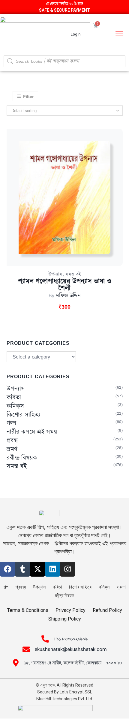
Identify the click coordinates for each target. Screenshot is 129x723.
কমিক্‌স (15, 406)
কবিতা (14, 397)
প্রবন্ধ (12, 440)
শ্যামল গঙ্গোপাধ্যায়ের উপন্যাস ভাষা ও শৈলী (64, 285)
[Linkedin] (52, 569)
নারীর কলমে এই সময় (32, 432)
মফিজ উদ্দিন (68, 295)
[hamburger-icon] (119, 34)
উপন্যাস (55, 274)
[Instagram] (67, 569)
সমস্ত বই (73, 274)
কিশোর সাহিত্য (23, 415)
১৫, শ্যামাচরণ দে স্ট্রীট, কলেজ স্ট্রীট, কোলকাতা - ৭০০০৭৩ (73, 663)
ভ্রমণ (12, 449)
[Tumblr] (22, 569)
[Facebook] (7, 569)
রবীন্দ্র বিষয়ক (22, 458)
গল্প (11, 423)
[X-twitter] (37, 569)
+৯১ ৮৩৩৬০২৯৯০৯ (70, 639)
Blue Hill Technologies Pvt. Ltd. (64, 698)
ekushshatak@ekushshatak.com (70, 649)
